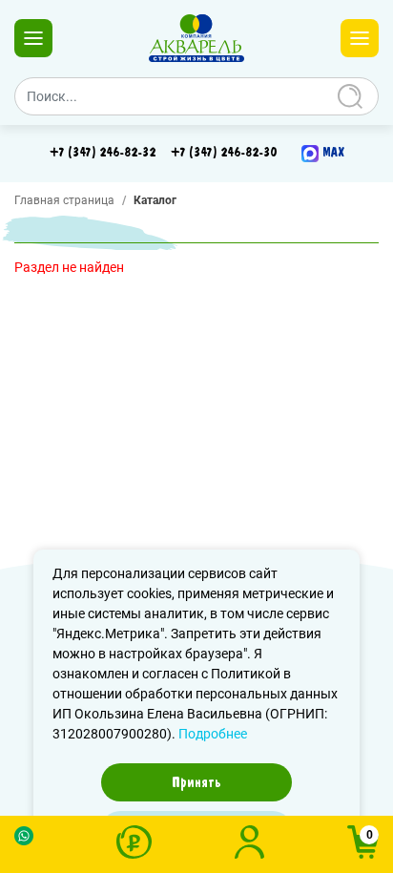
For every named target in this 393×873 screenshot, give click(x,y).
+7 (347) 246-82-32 (102, 152)
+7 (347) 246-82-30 (224, 152)
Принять (196, 782)
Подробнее (212, 733)
